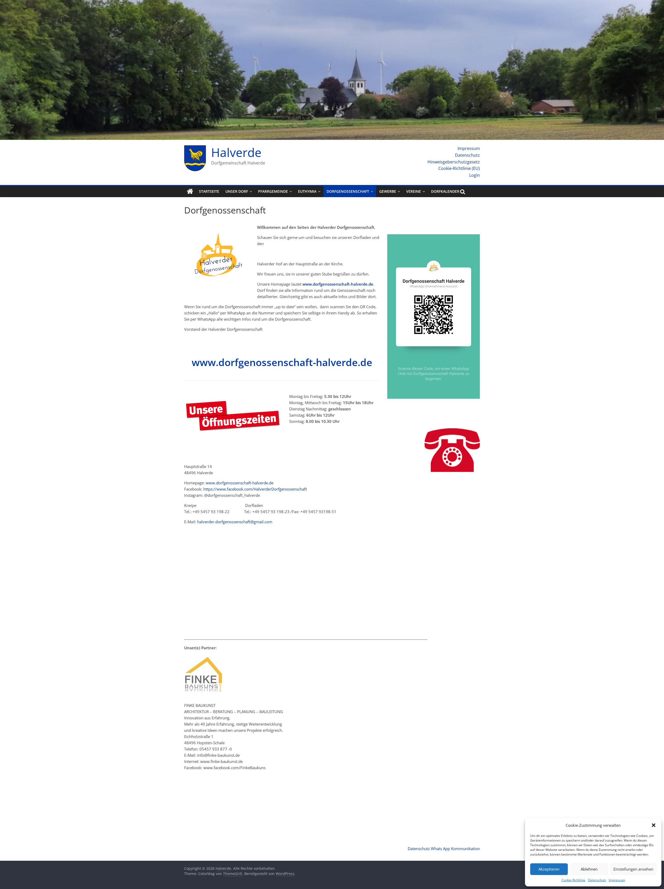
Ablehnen (589, 869)
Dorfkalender (445, 191)
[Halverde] (190, 191)
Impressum (617, 880)
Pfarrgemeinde (273, 191)
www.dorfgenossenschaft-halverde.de (337, 284)
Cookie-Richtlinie (573, 880)
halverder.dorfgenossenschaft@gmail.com (234, 521)
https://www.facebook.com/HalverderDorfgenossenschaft (255, 489)
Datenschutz (597, 880)
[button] (653, 825)
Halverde (236, 152)
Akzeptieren (548, 869)
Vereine (413, 191)
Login (474, 175)
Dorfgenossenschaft (348, 191)
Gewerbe (387, 191)
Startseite (209, 191)
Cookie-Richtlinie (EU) (459, 168)
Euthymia (307, 191)
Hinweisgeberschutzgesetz (453, 162)
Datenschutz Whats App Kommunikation (444, 848)
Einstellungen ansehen (633, 869)
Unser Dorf (236, 191)
